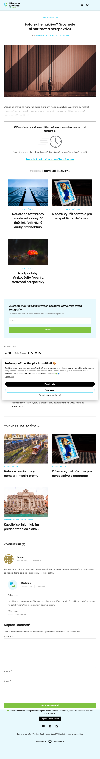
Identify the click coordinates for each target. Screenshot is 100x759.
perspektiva (63, 35)
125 (9, 353)
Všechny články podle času (44, 734)
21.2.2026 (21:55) (22, 561)
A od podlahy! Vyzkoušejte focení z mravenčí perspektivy (28, 278)
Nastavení (50, 390)
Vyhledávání (61, 734)
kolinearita (51, 35)
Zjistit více (9, 377)
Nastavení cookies (75, 734)
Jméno (8, 671)
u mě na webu (68, 403)
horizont (40, 35)
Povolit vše (50, 384)
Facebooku (17, 407)
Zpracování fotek (50, 17)
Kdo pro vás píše (24, 734)
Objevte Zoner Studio (50, 719)
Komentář (9, 636)
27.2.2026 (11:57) (26, 586)
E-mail (7, 681)
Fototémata (28, 209)
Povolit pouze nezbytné (50, 395)
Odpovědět (37, 561)
